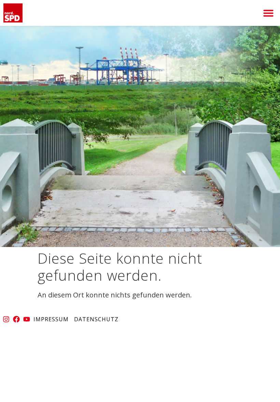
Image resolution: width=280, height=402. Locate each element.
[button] (268, 13)
